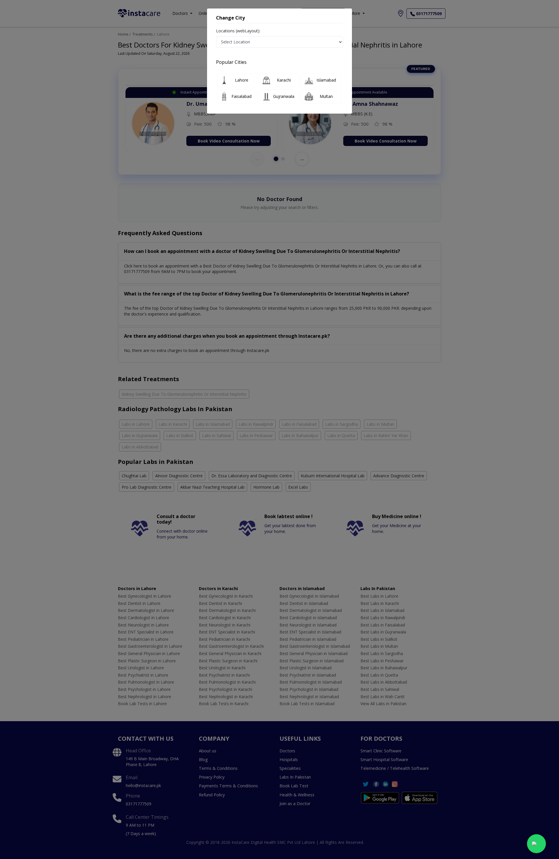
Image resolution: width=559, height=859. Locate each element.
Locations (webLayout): (238, 31)
